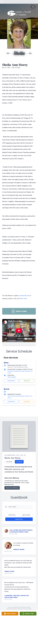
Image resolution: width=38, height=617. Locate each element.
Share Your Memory (12, 488)
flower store (23, 298)
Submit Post (19, 519)
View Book (9, 462)
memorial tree (24, 295)
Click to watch (11, 377)
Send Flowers (26, 401)
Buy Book (19, 462)
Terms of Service (24, 609)
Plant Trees (27, 380)
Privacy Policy (13, 609)
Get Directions (11, 380)
